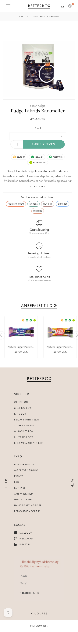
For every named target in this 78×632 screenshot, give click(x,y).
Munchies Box (23, 431)
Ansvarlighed (23, 493)
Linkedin (24, 544)
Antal (38, 128)
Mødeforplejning (26, 470)
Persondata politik (27, 511)
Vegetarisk (57, 157)
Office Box (62, 204)
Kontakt (19, 487)
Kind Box (33, 204)
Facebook (25, 532)
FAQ (16, 482)
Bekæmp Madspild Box (28, 443)
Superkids (37, 211)
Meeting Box (22, 408)
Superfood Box (24, 425)
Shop (21, 16)
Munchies (47, 204)
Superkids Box (23, 437)
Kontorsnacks (24, 464)
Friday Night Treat (16, 204)
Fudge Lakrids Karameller (45, 16)
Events (18, 476)
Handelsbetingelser (27, 505)
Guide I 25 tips (23, 499)
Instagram (26, 538)
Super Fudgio (37, 106)
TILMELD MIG (29, 592)
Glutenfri (21, 157)
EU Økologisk (39, 162)
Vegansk (39, 157)
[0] (70, 6)
